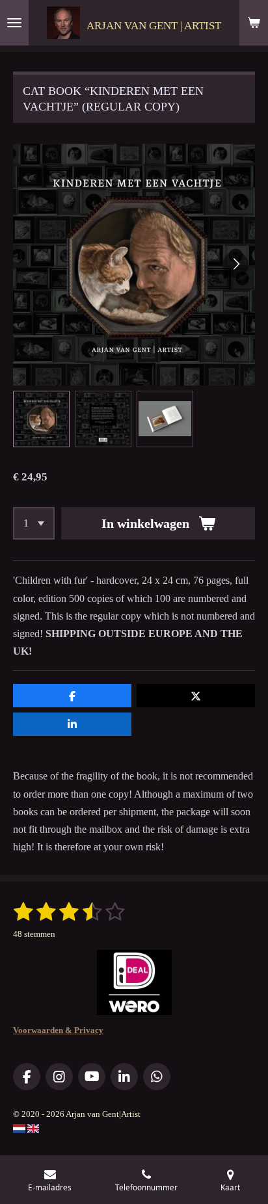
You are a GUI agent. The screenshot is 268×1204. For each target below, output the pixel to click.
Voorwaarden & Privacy (58, 1030)
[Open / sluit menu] (14, 23)
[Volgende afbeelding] (235, 265)
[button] (41, 419)
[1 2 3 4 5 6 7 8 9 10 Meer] (34, 523)
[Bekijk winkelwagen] (253, 23)
